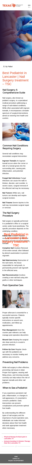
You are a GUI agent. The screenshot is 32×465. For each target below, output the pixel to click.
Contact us (16, 458)
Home (16, 456)
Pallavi (18, 249)
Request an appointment (16, 460)
